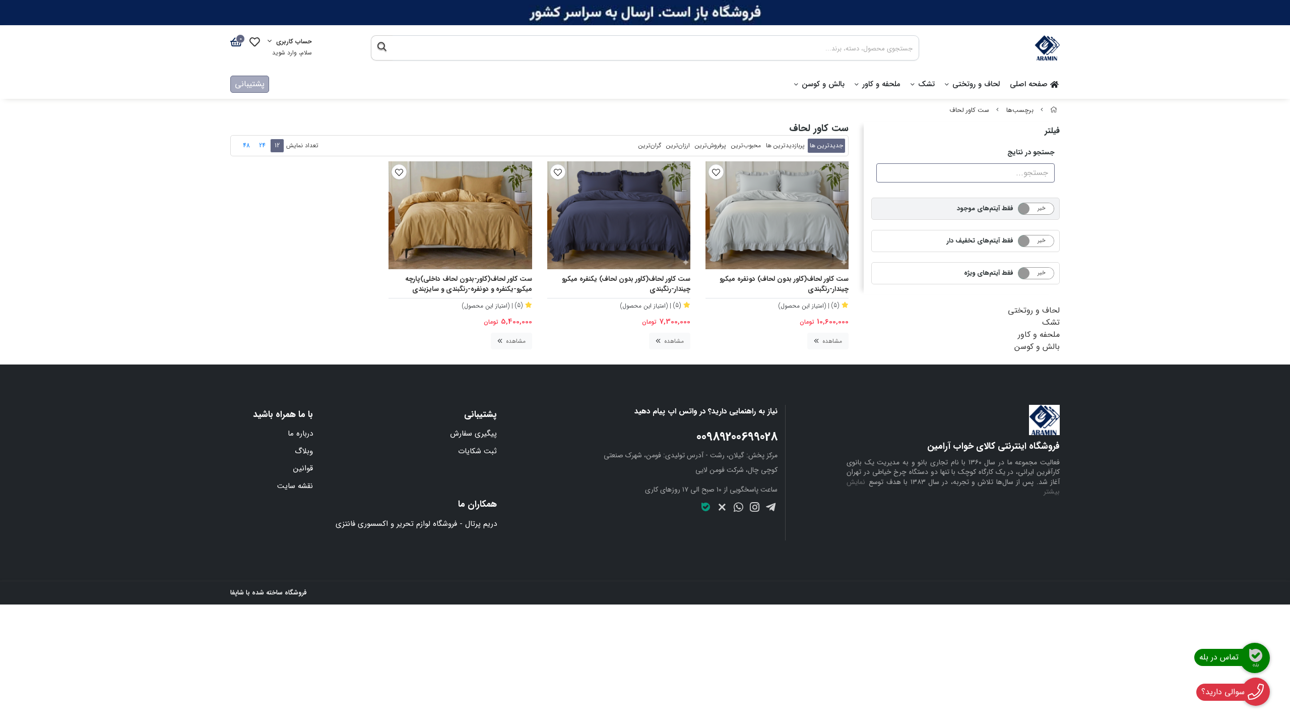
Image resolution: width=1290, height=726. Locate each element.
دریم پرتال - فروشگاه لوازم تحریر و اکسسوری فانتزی (416, 524)
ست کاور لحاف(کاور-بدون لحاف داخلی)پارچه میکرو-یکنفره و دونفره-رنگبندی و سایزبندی (468, 284)
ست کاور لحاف (969, 110)
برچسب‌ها (1020, 110)
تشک (926, 84)
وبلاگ (304, 451)
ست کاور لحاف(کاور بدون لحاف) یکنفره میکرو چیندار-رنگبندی (626, 284)
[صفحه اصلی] (1053, 110)
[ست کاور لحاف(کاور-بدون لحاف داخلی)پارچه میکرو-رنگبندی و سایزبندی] (460, 215)
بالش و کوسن (823, 84)
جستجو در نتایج (1031, 152)
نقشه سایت (295, 486)
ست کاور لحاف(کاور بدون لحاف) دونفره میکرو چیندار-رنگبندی (784, 284)
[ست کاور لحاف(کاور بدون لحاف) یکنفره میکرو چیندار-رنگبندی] (618, 215)
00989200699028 (737, 437)
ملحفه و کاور (881, 84)
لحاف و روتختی (976, 84)
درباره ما (300, 434)
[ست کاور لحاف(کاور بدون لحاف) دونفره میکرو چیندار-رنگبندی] (777, 215)
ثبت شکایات (477, 451)
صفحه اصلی (1030, 84)
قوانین (303, 468)
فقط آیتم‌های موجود (985, 208)
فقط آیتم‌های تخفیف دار (980, 240)
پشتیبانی (250, 84)
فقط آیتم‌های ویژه (988, 273)
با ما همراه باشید (283, 414)
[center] (382, 47)
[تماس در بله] (1255, 658)
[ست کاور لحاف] (953, 420)
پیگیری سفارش (473, 434)
